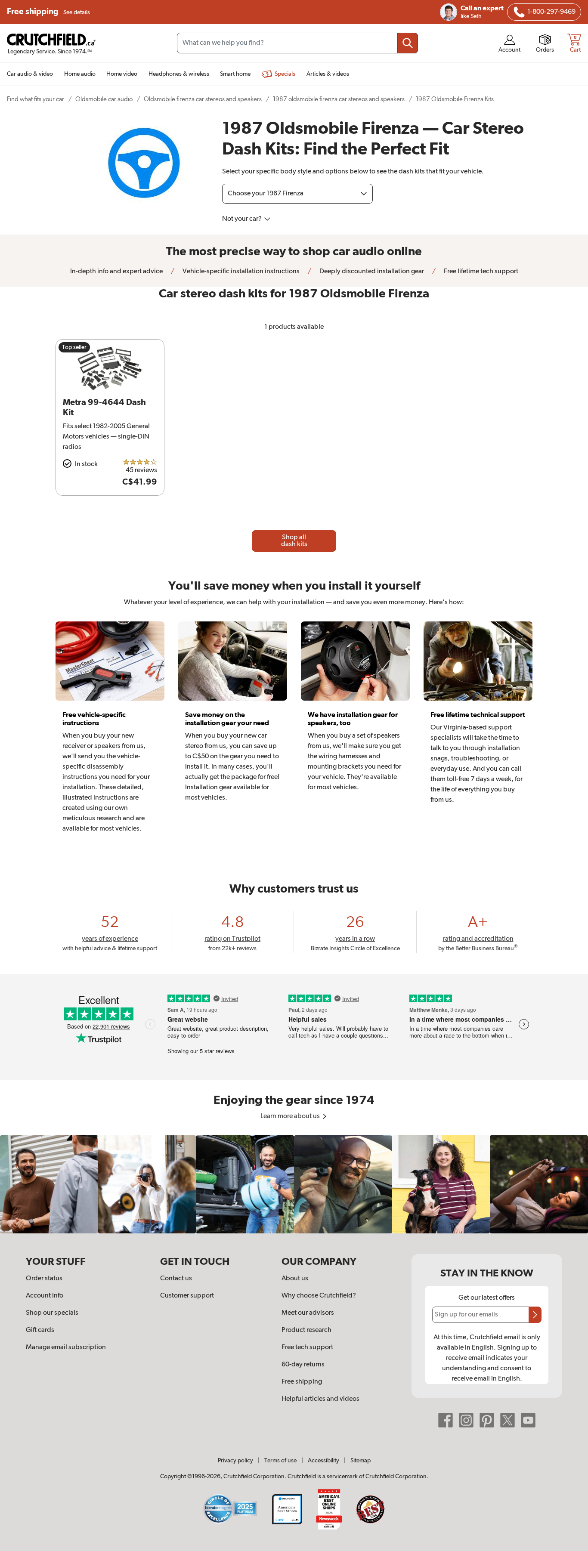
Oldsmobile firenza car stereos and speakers (203, 99)
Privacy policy (235, 1461)
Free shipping (48, 12)
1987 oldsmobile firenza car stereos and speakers (339, 99)
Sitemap (360, 1461)
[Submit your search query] (407, 43)
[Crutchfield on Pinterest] (486, 1420)
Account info (44, 1295)
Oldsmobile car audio (104, 99)
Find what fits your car (35, 99)
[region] (294, 1184)
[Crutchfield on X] (507, 1420)
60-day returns (303, 1364)
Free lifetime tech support (480, 271)
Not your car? (242, 219)
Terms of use (280, 1461)
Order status (44, 1278)
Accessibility (323, 1461)
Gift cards (40, 1330)
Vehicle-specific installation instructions (240, 271)
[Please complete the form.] (535, 1315)
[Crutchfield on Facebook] (445, 1420)
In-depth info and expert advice (116, 271)
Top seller (74, 347)
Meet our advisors (308, 1313)
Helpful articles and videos (320, 1399)
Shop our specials (52, 1313)
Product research (306, 1330)
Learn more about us (290, 1116)
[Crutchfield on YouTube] (528, 1420)
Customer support (187, 1295)
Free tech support (307, 1347)
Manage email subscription (66, 1347)
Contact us (176, 1278)
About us (295, 1278)
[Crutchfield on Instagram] (466, 1420)
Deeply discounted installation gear (371, 271)
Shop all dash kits (294, 541)
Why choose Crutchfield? (319, 1295)
